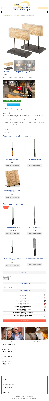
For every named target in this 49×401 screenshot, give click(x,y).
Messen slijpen (36, 341)
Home (4, 15)
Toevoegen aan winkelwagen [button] (12, 165)
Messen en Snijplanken (9, 15)
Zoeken (16, 7)
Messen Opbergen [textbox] (24, 287)
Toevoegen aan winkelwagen (13, 104)
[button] (24, 12)
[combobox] (24, 287)
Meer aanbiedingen (24, 320)
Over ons (13, 341)
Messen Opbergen (16, 15)
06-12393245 (10, 363)
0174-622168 (42, 8)
